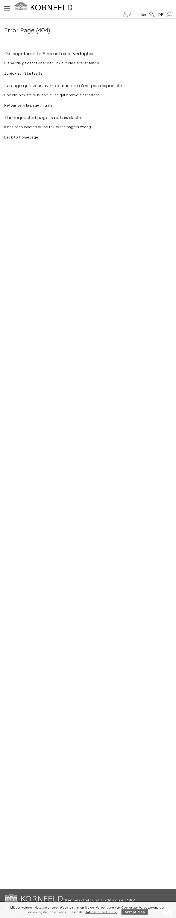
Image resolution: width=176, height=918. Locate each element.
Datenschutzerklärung (101, 912)
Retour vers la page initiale (28, 105)
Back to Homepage (21, 137)
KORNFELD (51, 7)
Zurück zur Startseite (23, 73)
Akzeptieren (135, 912)
